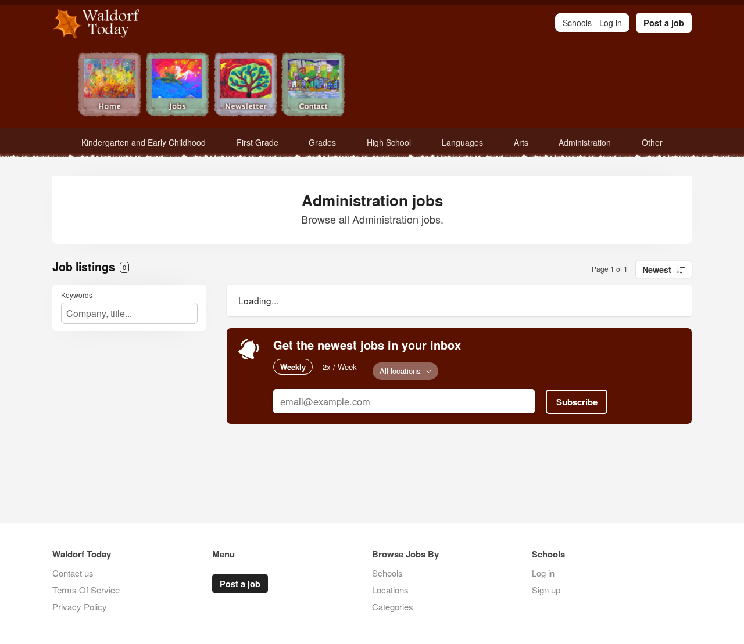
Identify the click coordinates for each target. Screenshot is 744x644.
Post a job (663, 22)
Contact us (73, 573)
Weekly (293, 366)
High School (389, 142)
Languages (462, 142)
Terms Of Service (86, 590)
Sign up (546, 590)
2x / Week (340, 366)
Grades (322, 142)
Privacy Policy (79, 606)
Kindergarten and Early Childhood (143, 142)
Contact (314, 85)
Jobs (178, 85)
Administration (585, 142)
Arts (521, 142)
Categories (392, 606)
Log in (543, 573)
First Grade (257, 142)
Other (652, 142)
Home (110, 85)
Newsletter (246, 85)
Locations (390, 590)
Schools (387, 573)
